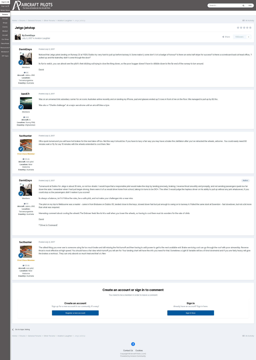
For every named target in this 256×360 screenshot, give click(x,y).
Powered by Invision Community (133, 356)
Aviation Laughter (42, 38)
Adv (250, 5)
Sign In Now (190, 313)
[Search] (243, 5)
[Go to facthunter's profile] (26, 145)
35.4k (26, 159)
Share (227, 37)
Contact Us (128, 350)
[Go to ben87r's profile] (26, 103)
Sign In (4, 2)
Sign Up (4, 6)
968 (27, 117)
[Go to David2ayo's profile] (18, 37)
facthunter (25, 135)
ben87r (25, 93)
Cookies (139, 350)
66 (27, 72)
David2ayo (30, 35)
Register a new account (75, 313)
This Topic (233, 5)
